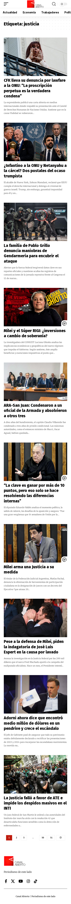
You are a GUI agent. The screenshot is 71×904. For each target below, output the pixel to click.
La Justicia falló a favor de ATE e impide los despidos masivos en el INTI (35, 803)
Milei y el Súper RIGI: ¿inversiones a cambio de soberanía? (35, 333)
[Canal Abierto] (35, 4)
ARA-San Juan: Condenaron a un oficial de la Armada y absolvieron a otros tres (35, 410)
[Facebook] (6, 881)
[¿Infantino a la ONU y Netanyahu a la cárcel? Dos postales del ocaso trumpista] (35, 142)
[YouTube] (21, 881)
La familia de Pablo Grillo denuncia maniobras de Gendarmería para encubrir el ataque (31, 253)
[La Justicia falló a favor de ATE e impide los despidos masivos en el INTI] (35, 774)
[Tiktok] (35, 881)
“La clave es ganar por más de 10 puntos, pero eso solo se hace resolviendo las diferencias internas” (34, 493)
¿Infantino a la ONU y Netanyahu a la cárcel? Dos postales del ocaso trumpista (35, 171)
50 (43, 837)
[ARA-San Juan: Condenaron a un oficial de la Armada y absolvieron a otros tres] (35, 382)
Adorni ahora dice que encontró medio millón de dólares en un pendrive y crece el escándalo (33, 723)
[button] (7, 4)
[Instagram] (28, 881)
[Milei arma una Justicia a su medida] (35, 543)
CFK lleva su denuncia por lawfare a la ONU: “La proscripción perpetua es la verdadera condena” (35, 88)
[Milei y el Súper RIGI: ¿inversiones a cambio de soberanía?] (35, 307)
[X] (13, 881)
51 (51, 837)
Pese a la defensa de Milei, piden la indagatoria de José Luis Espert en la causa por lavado (34, 647)
